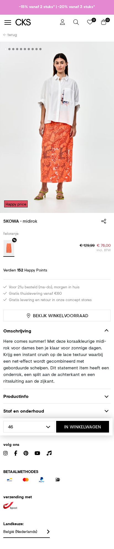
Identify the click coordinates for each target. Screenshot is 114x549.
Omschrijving (17, 330)
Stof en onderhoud (23, 411)
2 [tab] (10, 49)
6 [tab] (25, 49)
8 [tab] (33, 49)
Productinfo (15, 396)
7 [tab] (29, 49)
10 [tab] (41, 49)
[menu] (7, 22)
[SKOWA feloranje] (8, 248)
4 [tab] (17, 49)
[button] (76, 22)
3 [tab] (13, 49)
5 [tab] (21, 49)
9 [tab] (37, 49)
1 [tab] (5, 49)
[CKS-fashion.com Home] (35, 22)
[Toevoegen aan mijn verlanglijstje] (102, 49)
